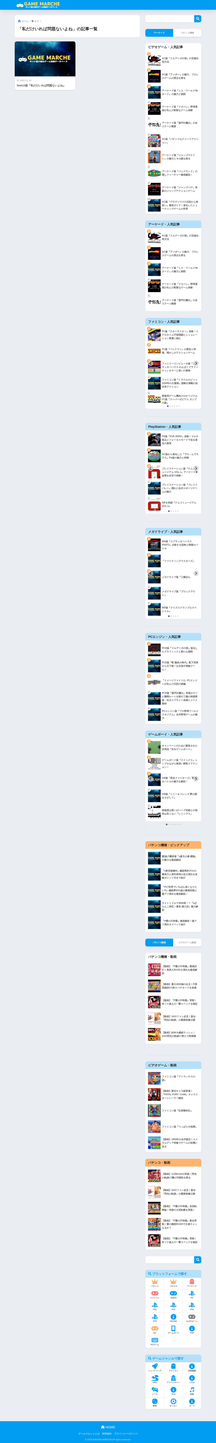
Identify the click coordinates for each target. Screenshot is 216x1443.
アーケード (159, 32)
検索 (197, 18)
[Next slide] (196, 363)
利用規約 (107, 1433)
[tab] (168, 406)
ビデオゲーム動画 (187, 942)
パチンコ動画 (159, 942)
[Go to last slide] (150, 363)
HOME (110, 1427)
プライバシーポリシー (126, 1433)
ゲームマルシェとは (89, 1433)
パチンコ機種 (187, 32)
